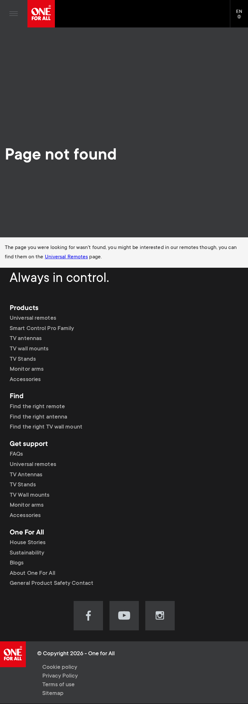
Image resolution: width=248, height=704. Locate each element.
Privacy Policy (60, 676)
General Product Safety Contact (51, 583)
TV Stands (23, 359)
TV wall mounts (29, 349)
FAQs (16, 454)
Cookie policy (59, 667)
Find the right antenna (38, 417)
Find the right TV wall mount (46, 427)
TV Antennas (26, 475)
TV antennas (26, 339)
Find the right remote (37, 407)
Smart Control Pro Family (42, 329)
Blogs (17, 563)
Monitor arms (27, 369)
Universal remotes (33, 318)
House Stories (28, 543)
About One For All (32, 573)
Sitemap (53, 693)
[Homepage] (41, 13)
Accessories (25, 380)
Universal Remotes (66, 257)
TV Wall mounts (29, 495)
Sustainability (27, 553)
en (242, 17)
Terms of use (58, 685)
